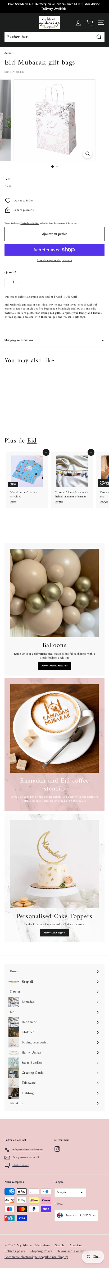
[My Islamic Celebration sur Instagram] (52, 1249)
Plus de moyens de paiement (54, 261)
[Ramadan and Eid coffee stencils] (54, 728)
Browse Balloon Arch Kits (55, 666)
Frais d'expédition (29, 223)
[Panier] (89, 23)
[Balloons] (54, 593)
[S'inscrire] (86, 1233)
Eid (32, 441)
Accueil (8, 53)
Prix (7, 179)
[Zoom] (88, 153)
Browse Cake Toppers (54, 933)
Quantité (10, 272)
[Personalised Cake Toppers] (54, 864)
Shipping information (18, 340)
